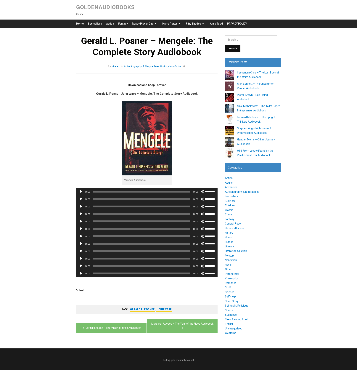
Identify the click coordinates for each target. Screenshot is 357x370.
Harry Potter (169, 23)
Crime (228, 214)
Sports (229, 310)
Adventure (231, 187)
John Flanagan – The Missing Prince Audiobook (113, 327)
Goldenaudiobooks (105, 7)
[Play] (81, 191)
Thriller (229, 323)
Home (80, 23)
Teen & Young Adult (236, 319)
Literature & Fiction (236, 250)
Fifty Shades (193, 23)
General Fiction (233, 223)
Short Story (231, 301)
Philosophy (231, 278)
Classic (229, 210)
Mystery (229, 255)
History (164, 66)
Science (229, 292)
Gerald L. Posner (142, 309)
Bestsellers (95, 23)
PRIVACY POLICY (237, 23)
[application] (147, 191)
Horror (228, 237)
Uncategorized (233, 328)
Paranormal (232, 273)
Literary (229, 246)
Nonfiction (176, 66)
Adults (229, 182)
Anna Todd (216, 23)
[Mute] (202, 191)
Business (230, 200)
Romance (230, 282)
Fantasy (123, 23)
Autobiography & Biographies (141, 66)
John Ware (164, 309)
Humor (229, 241)
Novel (228, 264)
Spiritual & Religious (236, 305)
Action (110, 23)
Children (230, 205)
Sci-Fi (228, 287)
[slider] (210, 191)
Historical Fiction (234, 228)
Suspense (231, 314)
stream (116, 66)
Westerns (230, 332)
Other (228, 269)
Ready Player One (142, 23)
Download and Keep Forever (147, 85)
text (81, 290)
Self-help (230, 296)
